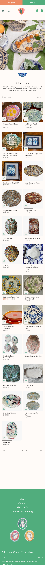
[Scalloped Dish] (12, 226)
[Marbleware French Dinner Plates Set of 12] (33, 112)
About (22, 499)
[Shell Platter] (12, 254)
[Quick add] (4, 119)
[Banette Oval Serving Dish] (33, 344)
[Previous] (7, 450)
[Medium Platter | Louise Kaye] (12, 112)
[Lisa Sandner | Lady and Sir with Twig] (33, 141)
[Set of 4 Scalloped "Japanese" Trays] (12, 344)
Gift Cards (22, 507)
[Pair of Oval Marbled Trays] (33, 401)
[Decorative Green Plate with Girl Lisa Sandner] (12, 141)
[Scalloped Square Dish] (12, 373)
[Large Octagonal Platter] (33, 171)
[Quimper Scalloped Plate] (12, 285)
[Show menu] (3, 10)
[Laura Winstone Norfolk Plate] (33, 315)
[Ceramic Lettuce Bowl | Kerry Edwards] (33, 285)
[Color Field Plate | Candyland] (12, 315)
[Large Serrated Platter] (12, 199)
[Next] (38, 450)
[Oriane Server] (33, 373)
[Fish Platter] (12, 431)
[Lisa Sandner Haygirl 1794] (12, 171)
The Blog (34, 2)
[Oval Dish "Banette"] (12, 401)
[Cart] (42, 10)
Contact (22, 503)
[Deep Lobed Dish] (33, 199)
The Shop (11, 2)
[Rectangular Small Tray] (33, 226)
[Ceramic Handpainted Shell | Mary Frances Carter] (33, 254)
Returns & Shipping (22, 511)
